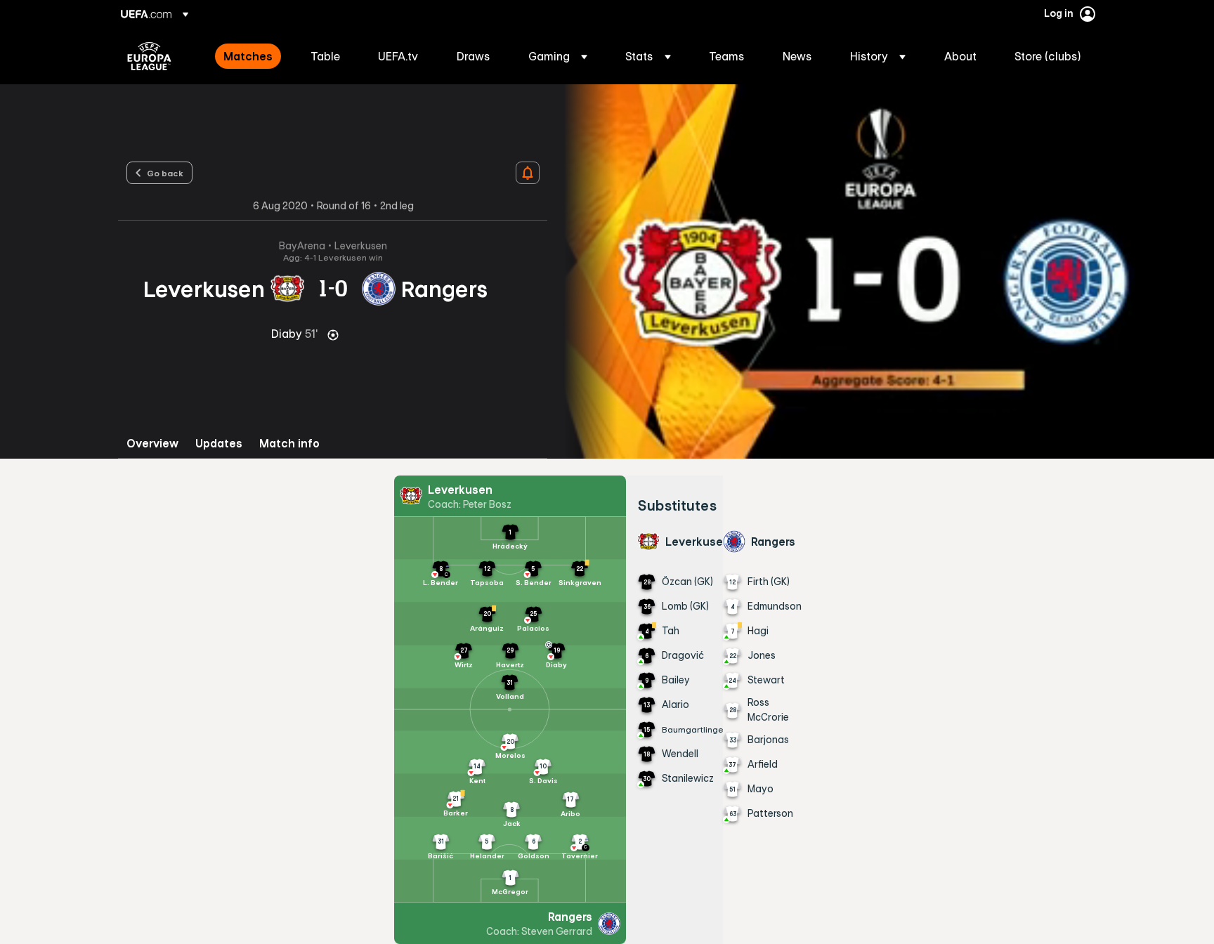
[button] (557, 56)
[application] (881, 271)
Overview (152, 444)
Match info (289, 444)
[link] (248, 56)
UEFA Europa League (149, 56)
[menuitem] (249, 56)
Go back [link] (165, 173)
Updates (218, 444)
